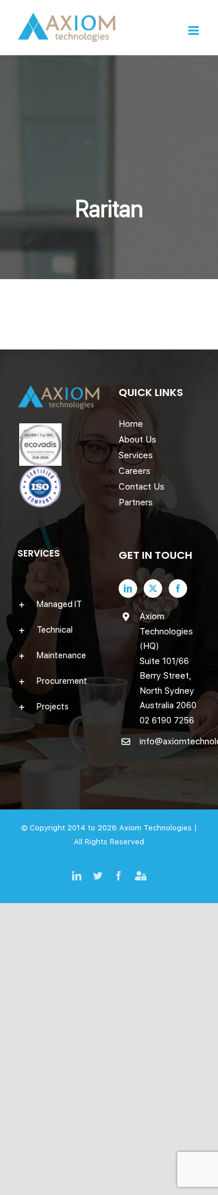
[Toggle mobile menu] (194, 30)
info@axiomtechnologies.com (170, 741)
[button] (58, 604)
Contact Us (142, 486)
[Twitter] (153, 588)
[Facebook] (178, 588)
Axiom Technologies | (158, 827)
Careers (135, 471)
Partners (136, 502)
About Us (137, 439)
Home (131, 424)
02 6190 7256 (167, 720)
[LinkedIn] (128, 588)
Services (136, 455)
